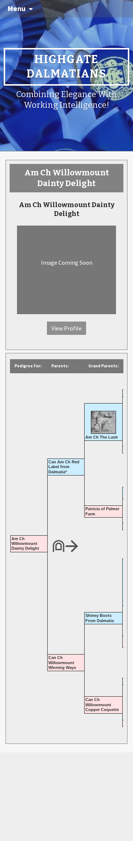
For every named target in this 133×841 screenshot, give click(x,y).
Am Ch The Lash (101, 437)
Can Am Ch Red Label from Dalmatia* (63, 467)
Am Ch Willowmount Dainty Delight (25, 543)
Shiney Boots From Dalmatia (99, 617)
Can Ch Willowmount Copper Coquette (102, 704)
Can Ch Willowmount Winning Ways (62, 662)
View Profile (66, 328)
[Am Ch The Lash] (103, 419)
